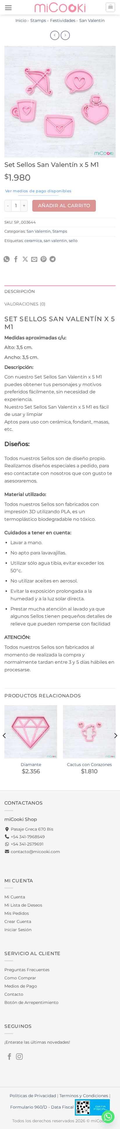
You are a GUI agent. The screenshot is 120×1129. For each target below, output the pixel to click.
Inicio (21, 20)
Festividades (62, 20)
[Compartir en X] (25, 259)
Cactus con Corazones (89, 764)
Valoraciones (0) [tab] (25, 304)
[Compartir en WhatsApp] (6, 259)
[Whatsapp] (108, 1116)
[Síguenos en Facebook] (9, 1057)
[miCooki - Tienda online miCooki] (60, 7)
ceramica (33, 240)
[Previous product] (65, 35)
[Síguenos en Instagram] (19, 1057)
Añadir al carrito (64, 205)
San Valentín (92, 20)
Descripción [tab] (19, 291)
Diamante (31, 764)
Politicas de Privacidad (33, 1095)
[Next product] (54, 35)
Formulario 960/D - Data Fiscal (42, 1107)
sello (73, 240)
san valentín (55, 240)
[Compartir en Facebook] (16, 259)
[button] (8, 7)
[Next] (115, 747)
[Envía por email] (34, 259)
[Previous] (4, 747)
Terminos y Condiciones (83, 1095)
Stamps (38, 20)
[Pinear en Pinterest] (43, 259)
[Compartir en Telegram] (53, 259)
